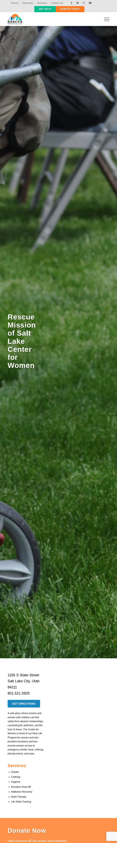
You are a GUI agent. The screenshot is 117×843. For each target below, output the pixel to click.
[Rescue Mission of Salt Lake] (17, 19)
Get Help (45, 9)
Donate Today (70, 9)
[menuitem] (14, 3)
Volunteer (42, 3)
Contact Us (57, 3)
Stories (15, 3)
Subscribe (27, 3)
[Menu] (105, 19)
